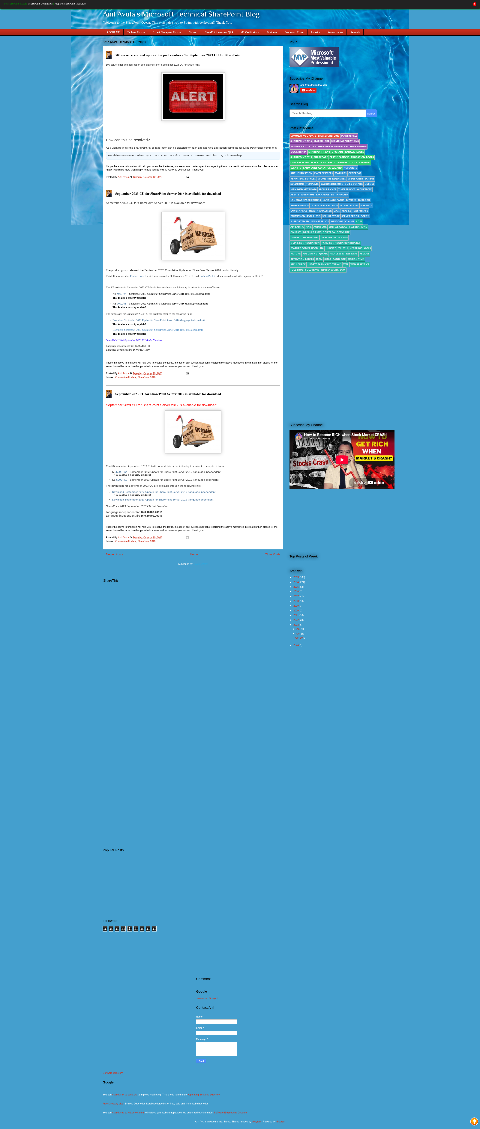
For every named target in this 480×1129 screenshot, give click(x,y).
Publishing (309, 253)
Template (312, 184)
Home (194, 554)
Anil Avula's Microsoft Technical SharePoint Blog (181, 14)
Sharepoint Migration (333, 146)
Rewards (355, 32)
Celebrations (358, 226)
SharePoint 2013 (328, 135)
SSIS (318, 216)
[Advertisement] (333, 307)
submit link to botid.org (124, 1094)
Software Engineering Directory (231, 1112)
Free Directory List (113, 1103)
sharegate (321, 157)
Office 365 (354, 173)
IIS (332, 194)
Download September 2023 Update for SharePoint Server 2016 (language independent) (158, 320)
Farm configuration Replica (341, 243)
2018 (296, 601)
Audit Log (320, 226)
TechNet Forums (136, 32)
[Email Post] (186, 177)
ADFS (359, 221)
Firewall (366, 205)
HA (322, 248)
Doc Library (298, 151)
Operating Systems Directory (204, 1094)
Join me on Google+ (207, 998)
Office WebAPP (299, 162)
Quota (323, 253)
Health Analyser (320, 210)
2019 (296, 605)
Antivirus (307, 194)
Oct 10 (299, 637)
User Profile (358, 146)
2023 (296, 624)
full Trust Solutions (304, 269)
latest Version (320, 205)
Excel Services (323, 173)
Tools (353, 162)
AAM (335, 205)
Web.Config (318, 162)
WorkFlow (364, 189)
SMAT (327, 259)
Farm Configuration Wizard (322, 167)
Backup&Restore (331, 184)
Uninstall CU (320, 221)
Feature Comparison (304, 248)
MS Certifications (250, 32)
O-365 (367, 248)
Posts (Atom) (201, 564)
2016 (296, 591)
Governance (298, 210)
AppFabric (297, 226)
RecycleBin (337, 253)
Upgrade (337, 151)
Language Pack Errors (305, 200)
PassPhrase (360, 210)
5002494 (121, 294)
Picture (295, 253)
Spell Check (298, 264)
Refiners (352, 253)
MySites (351, 200)
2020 (296, 610)
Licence (369, 184)
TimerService (346, 189)
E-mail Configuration (305, 243)
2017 (296, 596)
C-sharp (193, 32)
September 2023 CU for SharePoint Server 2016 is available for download (168, 193)
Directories (328, 237)
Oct (298, 633)
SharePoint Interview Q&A (219, 32)
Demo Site (343, 232)
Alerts (294, 194)
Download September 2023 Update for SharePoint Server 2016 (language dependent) (157, 329)
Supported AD (299, 221)
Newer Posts (114, 554)
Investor (315, 32)
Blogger (280, 1121)
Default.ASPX (312, 232)
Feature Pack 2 (207, 276)
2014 (296, 582)
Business (272, 32)
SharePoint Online (303, 146)
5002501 (121, 303)
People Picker (327, 189)
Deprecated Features (304, 237)
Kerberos (356, 248)
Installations (337, 162)
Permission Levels (302, 216)
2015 (296, 586)
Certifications (339, 157)
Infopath (342, 194)
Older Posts (272, 554)
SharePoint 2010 (319, 151)
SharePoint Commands (40, 3)
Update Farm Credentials (324, 264)
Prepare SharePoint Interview (70, 3)
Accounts (350, 167)
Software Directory (113, 1072)
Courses (295, 232)
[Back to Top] (474, 1122)
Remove (364, 253)
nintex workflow (333, 269)
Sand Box (339, 259)
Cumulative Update (125, 377)
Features (340, 173)
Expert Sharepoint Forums (167, 32)
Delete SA (329, 232)
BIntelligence (337, 226)
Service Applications (345, 141)
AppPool (364, 162)
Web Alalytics (359, 264)
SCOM (319, 259)
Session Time (356, 259)
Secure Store (331, 216)
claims (349, 221)
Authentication (301, 173)
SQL (327, 141)
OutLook (364, 200)
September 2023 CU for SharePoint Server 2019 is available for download (168, 393)
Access (344, 205)
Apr (298, 629)
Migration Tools (362, 157)
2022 (296, 620)
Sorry (365, 216)
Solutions (297, 184)
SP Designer (355, 178)
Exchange (322, 194)
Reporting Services (303, 178)
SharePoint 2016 (146, 377)
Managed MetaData (303, 189)
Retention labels (302, 259)
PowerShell (349, 135)
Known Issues (335, 32)
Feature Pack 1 (138, 276)
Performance (299, 205)
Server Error (350, 216)
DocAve (343, 237)
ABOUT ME (113, 32)
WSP (346, 264)
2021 (296, 615)
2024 (296, 645)
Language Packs (333, 200)
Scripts (369, 178)
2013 (296, 577)
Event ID (295, 167)
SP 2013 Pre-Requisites (332, 178)
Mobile (346, 210)
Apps (309, 226)
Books (354, 205)
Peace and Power (294, 32)
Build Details (354, 184)
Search (318, 141)
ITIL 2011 (343, 248)
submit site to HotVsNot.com (128, 1112)
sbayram (256, 1121)
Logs (337, 210)
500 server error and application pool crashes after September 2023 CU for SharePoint (178, 55)
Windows (337, 221)
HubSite (331, 248)
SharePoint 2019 (146, 541)
